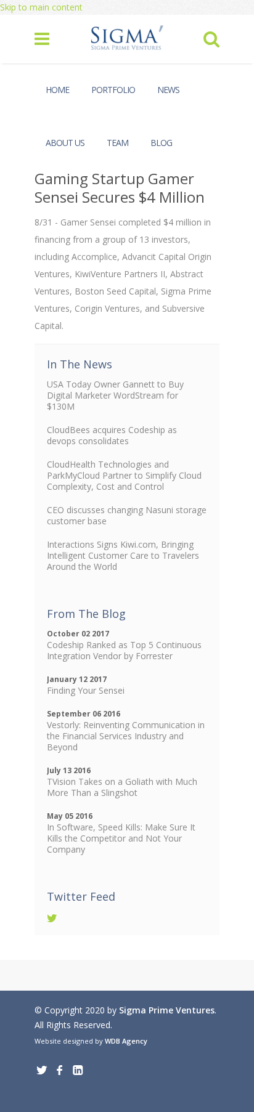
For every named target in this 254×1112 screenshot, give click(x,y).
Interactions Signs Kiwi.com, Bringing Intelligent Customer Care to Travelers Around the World (123, 555)
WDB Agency (126, 1040)
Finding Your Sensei (86, 690)
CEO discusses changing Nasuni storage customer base (127, 515)
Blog (161, 142)
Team (117, 142)
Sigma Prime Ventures (167, 1010)
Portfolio (113, 89)
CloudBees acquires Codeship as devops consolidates (112, 435)
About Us (65, 142)
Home (57, 89)
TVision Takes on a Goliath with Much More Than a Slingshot (122, 787)
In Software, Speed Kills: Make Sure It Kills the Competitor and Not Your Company (121, 838)
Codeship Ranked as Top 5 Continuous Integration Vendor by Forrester (124, 650)
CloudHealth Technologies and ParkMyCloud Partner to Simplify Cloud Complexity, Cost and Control (124, 475)
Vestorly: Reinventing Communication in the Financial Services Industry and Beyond (126, 736)
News (168, 89)
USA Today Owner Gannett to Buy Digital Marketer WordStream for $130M (115, 395)
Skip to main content (41, 7)
